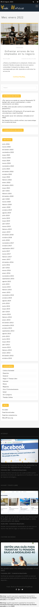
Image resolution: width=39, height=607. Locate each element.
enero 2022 (6, 182)
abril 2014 (6, 311)
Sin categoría (7, 394)
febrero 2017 (7, 257)
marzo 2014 (6, 314)
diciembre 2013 (8, 322)
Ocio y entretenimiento (10, 389)
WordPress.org (7, 418)
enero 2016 (6, 273)
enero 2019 (6, 232)
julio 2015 (6, 284)
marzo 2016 (6, 270)
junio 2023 (6, 169)
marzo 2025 (6, 158)
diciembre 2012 (8, 355)
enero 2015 (6, 292)
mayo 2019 (6, 221)
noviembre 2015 (8, 276)
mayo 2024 (6, 160)
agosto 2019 (6, 213)
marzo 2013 (6, 347)
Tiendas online (8, 397)
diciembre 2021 (8, 185)
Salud (4, 392)
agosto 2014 (6, 300)
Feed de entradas (8, 412)
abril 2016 (6, 267)
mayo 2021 (6, 188)
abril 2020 (6, 199)
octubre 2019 (7, 210)
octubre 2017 (7, 245)
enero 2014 (6, 320)
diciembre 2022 (8, 171)
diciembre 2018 (8, 234)
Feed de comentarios (9, 415)
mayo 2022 (6, 177)
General (5, 376)
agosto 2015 (6, 281)
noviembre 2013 (8, 325)
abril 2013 (6, 344)
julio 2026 (6, 144)
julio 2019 (6, 215)
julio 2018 (6, 240)
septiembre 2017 (8, 248)
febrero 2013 (7, 350)
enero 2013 (6, 353)
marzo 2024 (6, 163)
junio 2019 (6, 218)
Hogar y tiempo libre (10, 378)
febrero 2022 (7, 180)
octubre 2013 (7, 328)
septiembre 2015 (8, 278)
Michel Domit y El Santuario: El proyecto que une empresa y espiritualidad (18, 112)
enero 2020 (6, 207)
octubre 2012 (7, 358)
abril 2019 (6, 224)
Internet (5, 381)
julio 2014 (6, 303)
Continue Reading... (19, 77)
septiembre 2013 (8, 331)
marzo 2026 (6, 147)
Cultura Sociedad (8, 370)
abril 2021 (6, 191)
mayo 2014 (6, 309)
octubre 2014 (7, 298)
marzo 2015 (6, 287)
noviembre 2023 (8, 166)
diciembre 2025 (8, 149)
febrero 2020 (7, 204)
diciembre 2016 (8, 262)
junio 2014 (6, 306)
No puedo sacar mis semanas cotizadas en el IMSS (19, 569)
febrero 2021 (7, 193)
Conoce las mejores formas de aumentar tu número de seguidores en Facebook (19, 466)
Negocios (19, 47)
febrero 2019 (7, 229)
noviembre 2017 (8, 243)
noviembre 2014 (8, 295)
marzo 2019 (6, 226)
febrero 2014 (7, 317)
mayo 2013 (6, 342)
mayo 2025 (6, 155)
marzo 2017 (6, 254)
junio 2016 (6, 265)
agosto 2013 (6, 333)
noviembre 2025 (8, 152)
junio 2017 (6, 251)
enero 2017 (6, 259)
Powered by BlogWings (25, 586)
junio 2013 (6, 339)
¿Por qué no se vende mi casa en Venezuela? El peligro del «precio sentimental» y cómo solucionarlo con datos (18, 102)
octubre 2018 (7, 237)
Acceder (5, 409)
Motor (5, 384)
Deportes (6, 373)
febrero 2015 (7, 289)
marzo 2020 (6, 201)
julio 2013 (6, 336)
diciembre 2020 (8, 196)
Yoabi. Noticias (11, 586)
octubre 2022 (7, 174)
